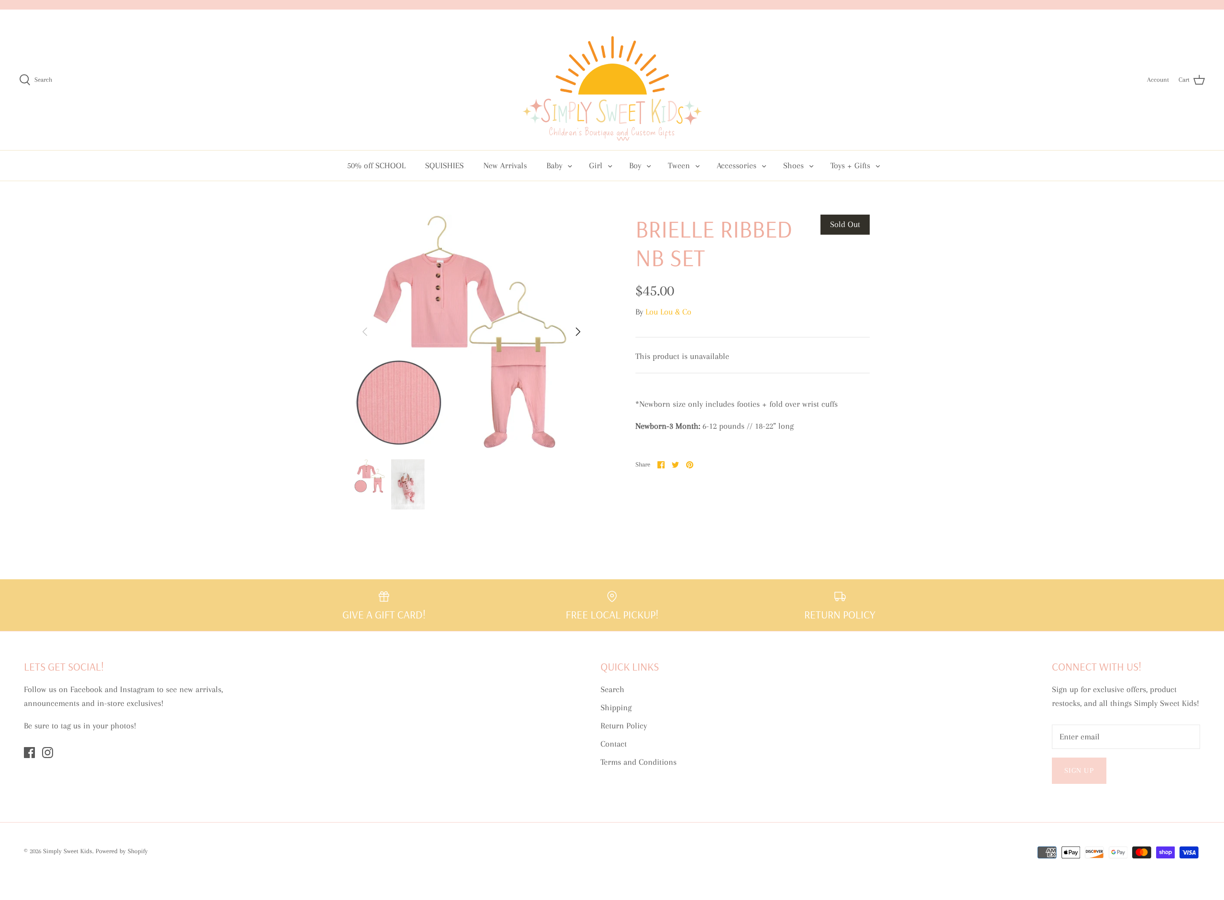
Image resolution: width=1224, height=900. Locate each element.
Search (612, 689)
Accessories (736, 165)
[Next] (578, 331)
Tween (679, 165)
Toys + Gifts (850, 165)
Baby (554, 165)
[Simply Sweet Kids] (612, 80)
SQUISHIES (444, 165)
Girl (595, 165)
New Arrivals (505, 165)
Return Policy (624, 725)
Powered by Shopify (122, 851)
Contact (614, 743)
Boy (635, 165)
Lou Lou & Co (668, 311)
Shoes (793, 165)
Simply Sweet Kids (67, 851)
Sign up (1079, 770)
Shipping (616, 707)
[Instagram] (47, 752)
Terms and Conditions (639, 762)
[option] (471, 332)
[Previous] (364, 331)
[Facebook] (29, 752)
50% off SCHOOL (376, 165)
